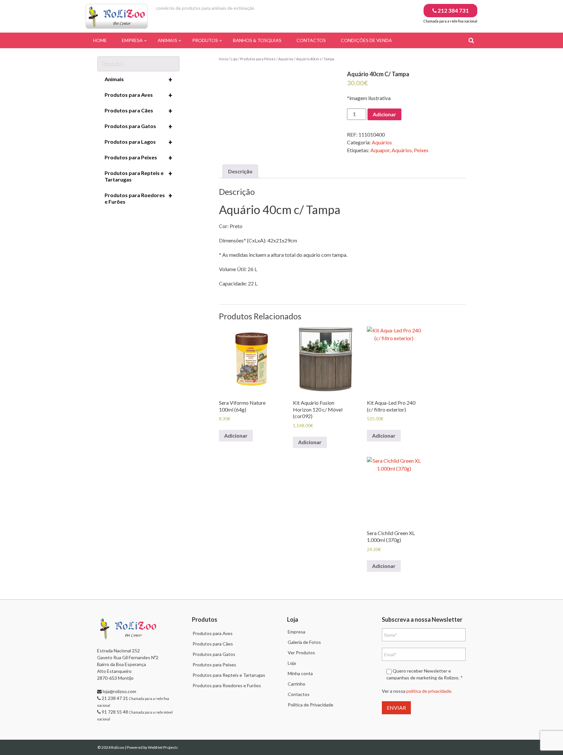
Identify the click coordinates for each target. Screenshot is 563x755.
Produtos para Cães (138, 111)
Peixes (421, 150)
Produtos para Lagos (138, 142)
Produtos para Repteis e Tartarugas (138, 175)
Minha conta (300, 673)
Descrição (240, 171)
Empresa (132, 40)
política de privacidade (428, 691)
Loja (234, 59)
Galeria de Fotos (304, 642)
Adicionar (384, 114)
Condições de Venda (366, 40)
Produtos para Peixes (258, 59)
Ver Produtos (301, 652)
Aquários (286, 59)
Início (223, 59)
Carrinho (296, 684)
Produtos (205, 40)
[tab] (240, 171)
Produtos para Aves (138, 95)
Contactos (311, 40)
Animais (167, 40)
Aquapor (380, 150)
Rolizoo (118, 747)
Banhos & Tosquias (257, 40)
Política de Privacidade (310, 704)
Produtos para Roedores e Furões (138, 198)
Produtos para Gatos (138, 126)
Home (100, 40)
